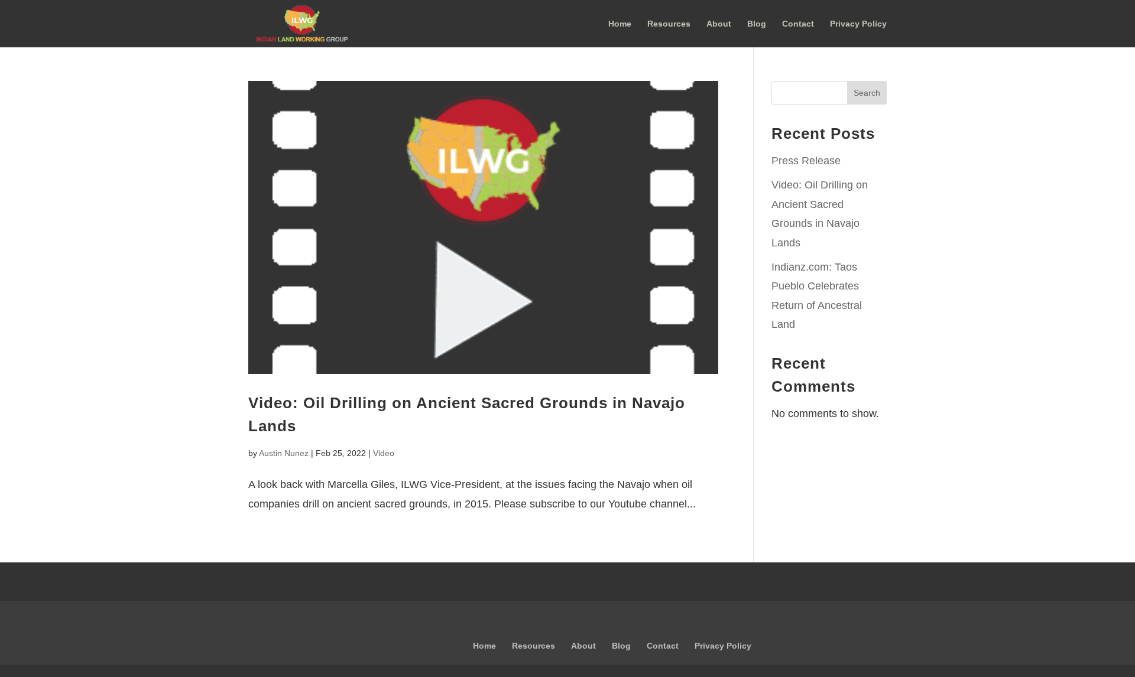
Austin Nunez (284, 453)
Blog (756, 23)
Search (867, 92)
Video (383, 453)
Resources (668, 23)
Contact (798, 23)
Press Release (806, 161)
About (718, 23)
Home (619, 23)
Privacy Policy (858, 23)
